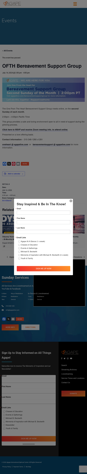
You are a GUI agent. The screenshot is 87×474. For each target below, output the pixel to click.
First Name (21, 218)
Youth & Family (27, 258)
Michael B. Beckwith (29, 251)
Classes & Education (29, 244)
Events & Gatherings (29, 248)
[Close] (71, 200)
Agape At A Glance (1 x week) (33, 241)
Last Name (21, 227)
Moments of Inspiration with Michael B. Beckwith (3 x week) (44, 254)
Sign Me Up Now (43, 269)
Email (19, 208)
